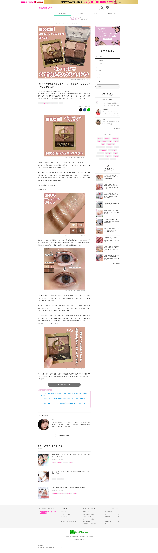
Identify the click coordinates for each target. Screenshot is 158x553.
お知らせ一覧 (86, 511)
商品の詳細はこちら (64, 385)
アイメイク (44, 100)
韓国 (103, 144)
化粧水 (115, 153)
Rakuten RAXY (45, 8)
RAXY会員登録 (108, 511)
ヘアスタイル (103, 150)
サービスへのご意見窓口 (89, 519)
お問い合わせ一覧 (50, 547)
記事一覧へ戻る (64, 435)
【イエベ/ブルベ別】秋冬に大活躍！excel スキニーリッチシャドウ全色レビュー (64, 399)
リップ (116, 147)
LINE (106, 519)
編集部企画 (115, 138)
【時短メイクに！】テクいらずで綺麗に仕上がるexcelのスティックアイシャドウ (64, 404)
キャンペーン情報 (79, 13)
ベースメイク (99, 60)
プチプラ (101, 153)
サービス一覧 (41, 547)
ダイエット (100, 156)
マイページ (64, 516)
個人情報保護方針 (74, 536)
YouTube (107, 523)
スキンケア (99, 57)
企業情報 (67, 536)
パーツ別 (108, 153)
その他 (98, 81)
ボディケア (99, 67)
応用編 (71, 462)
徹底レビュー (111, 144)
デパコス (108, 156)
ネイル (98, 74)
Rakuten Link (108, 521)
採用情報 (91, 536)
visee (75, 493)
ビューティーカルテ (66, 519)
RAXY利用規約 (86, 521)
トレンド (65, 462)
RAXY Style (62, 13)
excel (61, 103)
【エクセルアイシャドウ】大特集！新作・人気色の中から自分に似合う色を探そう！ (64, 394)
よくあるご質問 (112, 13)
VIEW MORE (116, 129)
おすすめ (107, 138)
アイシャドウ (54, 103)
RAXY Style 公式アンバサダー (44, 103)
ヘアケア (98, 70)
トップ (46, 13)
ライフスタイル (103, 159)
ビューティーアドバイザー (67, 521)
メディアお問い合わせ (88, 514)
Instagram (107, 516)
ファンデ (116, 156)
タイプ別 (113, 159)
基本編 (59, 462)
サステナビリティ (61, 547)
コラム (98, 77)
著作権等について (84, 536)
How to (54, 462)
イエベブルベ (60, 478)
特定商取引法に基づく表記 (89, 523)
